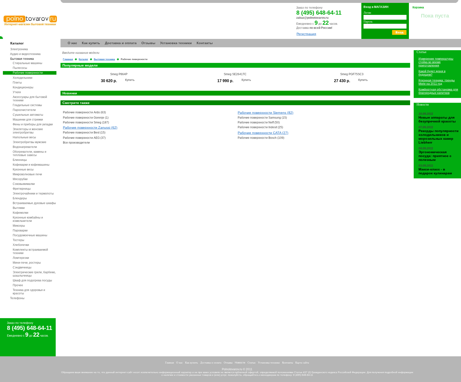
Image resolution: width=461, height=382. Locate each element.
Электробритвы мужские (29, 142)
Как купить (91, 43)
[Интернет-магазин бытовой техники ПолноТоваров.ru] (30, 25)
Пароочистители (24, 110)
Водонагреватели (25, 147)
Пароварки (20, 230)
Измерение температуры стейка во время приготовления (436, 62)
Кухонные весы (23, 169)
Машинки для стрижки (28, 119)
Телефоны (17, 298)
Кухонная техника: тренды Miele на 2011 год (437, 82)
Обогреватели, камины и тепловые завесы (29, 153)
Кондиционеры (23, 87)
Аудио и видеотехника (25, 54)
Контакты (205, 43)
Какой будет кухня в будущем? (432, 73)
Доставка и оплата (121, 43)
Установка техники (176, 43)
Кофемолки (20, 212)
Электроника (19, 49)
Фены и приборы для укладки (33, 124)
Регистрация (306, 34)
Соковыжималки (24, 184)
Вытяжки (19, 208)
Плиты (17, 82)
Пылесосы (20, 68)
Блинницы (20, 160)
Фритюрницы (22, 188)
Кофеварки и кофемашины (31, 164)
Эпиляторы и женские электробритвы (28, 130)
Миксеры (19, 225)
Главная (68, 59)
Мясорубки (20, 179)
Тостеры (18, 240)
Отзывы (148, 43)
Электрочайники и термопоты (33, 193)
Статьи (251, 362)
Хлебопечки (21, 245)
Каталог (17, 43)
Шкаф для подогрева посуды (32, 280)
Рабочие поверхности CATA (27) (263, 133)
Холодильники (22, 77)
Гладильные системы (27, 105)
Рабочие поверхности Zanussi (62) (90, 127)
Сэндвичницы (22, 267)
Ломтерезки (21, 258)
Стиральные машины (27, 63)
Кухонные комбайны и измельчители (28, 219)
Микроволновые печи (27, 174)
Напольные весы (24, 137)
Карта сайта (302, 362)
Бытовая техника (22, 59)
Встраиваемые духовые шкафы (34, 203)
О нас (72, 43)
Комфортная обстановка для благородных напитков (438, 91)
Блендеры (20, 198)
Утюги (17, 92)
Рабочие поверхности (28, 72)
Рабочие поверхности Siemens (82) (265, 113)
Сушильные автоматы (28, 114)
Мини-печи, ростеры (27, 262)
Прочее (18, 285)
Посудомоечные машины (30, 235)
